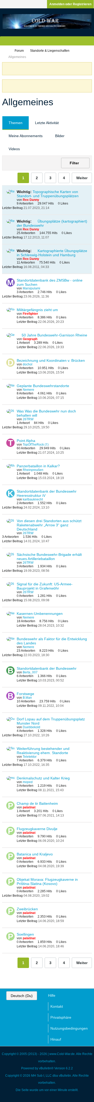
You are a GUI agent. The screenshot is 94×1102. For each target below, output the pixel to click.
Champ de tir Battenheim (37, 803)
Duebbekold (31, 727)
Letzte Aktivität (47, 123)
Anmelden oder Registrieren (70, 4)
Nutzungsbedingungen (69, 1028)
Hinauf (55, 1039)
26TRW (28, 419)
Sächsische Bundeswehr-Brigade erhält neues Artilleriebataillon (49, 556)
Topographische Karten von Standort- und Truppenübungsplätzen (48, 194)
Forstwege (25, 694)
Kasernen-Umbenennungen (40, 613)
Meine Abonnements (26, 136)
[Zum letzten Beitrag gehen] (52, 207)
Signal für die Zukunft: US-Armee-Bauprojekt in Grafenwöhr (45, 586)
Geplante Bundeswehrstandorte (43, 386)
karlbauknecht (33, 499)
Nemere (28, 390)
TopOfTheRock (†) (36, 444)
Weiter (81, 178)
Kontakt (56, 1006)
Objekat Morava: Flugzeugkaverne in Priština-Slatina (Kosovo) (47, 881)
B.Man (27, 697)
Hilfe (51, 995)
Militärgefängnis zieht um (37, 310)
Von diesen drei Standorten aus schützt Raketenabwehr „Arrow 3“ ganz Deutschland (49, 525)
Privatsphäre (60, 1017)
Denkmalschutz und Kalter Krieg (43, 778)
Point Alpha (26, 441)
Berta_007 (30, 672)
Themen (15, 123)
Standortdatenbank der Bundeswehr (47, 668)
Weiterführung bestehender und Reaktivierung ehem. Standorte (43, 751)
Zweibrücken (27, 909)
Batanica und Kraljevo (35, 854)
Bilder (59, 136)
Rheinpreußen (33, 470)
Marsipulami (31, 288)
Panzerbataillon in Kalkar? (38, 466)
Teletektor (30, 757)
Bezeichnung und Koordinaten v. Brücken (51, 360)
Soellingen (25, 934)
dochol (27, 364)
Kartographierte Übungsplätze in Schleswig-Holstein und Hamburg (52, 253)
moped (28, 782)
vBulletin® (46, 1068)
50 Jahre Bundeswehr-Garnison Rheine (54, 335)
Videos (14, 149)
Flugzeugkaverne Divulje (37, 829)
